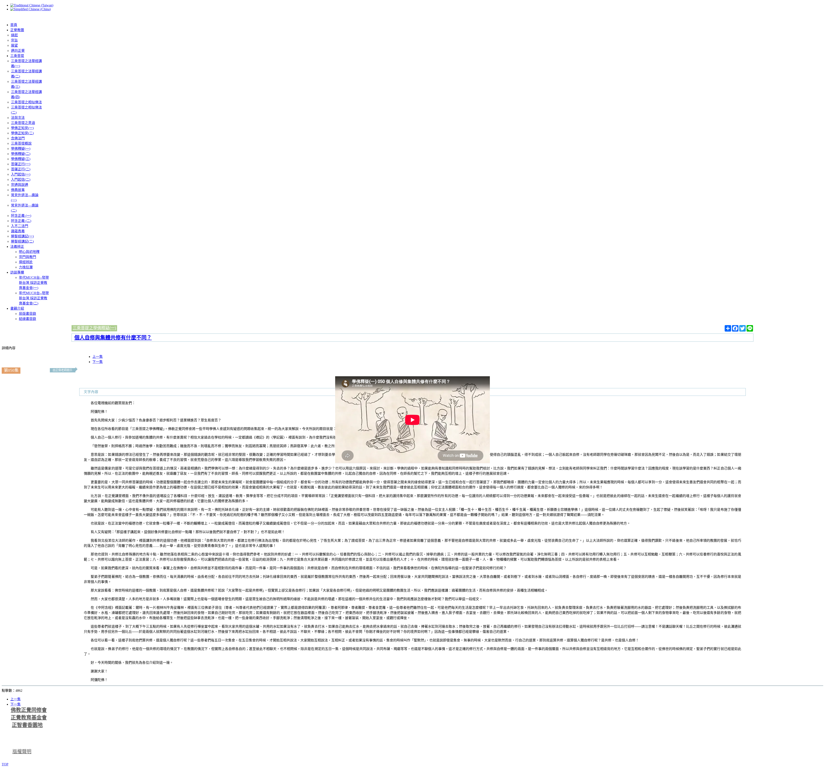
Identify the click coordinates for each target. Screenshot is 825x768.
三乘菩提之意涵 (23, 123)
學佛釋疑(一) (20, 148)
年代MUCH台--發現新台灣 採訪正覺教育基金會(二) (34, 298)
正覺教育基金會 (29, 717)
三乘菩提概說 (21, 143)
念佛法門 (18, 138)
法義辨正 (17, 246)
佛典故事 (18, 190)
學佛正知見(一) (22, 128)
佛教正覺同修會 (29, 710)
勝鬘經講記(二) (22, 241)
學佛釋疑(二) (20, 154)
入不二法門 (19, 226)
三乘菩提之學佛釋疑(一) (94, 328)
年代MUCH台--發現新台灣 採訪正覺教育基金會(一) (34, 283)
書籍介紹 (17, 308)
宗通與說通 (19, 185)
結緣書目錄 (27, 319)
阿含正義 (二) (21, 221)
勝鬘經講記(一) (22, 236)
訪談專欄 (17, 272)
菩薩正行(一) (20, 164)
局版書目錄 (27, 313)
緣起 (14, 35)
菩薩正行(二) (20, 169)
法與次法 (18, 117)
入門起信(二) (20, 179)
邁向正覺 (18, 50)
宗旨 (14, 40)
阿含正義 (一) (21, 215)
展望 (14, 45)
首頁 (13, 25)
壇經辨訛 (26, 262)
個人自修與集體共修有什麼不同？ (113, 337)
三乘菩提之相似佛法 (26, 102)
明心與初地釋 (29, 252)
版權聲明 (21, 751)
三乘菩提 (17, 56)
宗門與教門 (27, 257)
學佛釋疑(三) (20, 159)
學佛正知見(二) (22, 133)
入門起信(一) (20, 174)
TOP (5, 764)
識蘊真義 (18, 231)
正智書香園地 (27, 725)
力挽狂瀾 (26, 267)
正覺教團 (17, 30)
